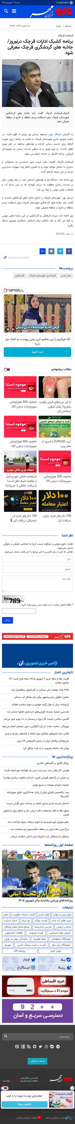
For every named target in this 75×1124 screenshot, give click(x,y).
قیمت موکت (40, 921)
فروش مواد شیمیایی (59, 933)
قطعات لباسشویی (13, 933)
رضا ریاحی (66, 276)
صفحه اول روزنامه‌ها (59, 845)
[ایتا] (17, 1047)
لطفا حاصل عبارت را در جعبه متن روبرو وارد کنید (47, 605)
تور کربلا (26, 921)
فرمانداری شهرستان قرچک (42, 276)
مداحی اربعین (64, 927)
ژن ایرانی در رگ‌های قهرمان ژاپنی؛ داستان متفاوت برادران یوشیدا (36, 778)
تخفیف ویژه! (24, 1104)
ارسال (7, 620)
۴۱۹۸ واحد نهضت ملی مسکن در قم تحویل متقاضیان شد (40, 690)
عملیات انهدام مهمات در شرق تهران (51, 785)
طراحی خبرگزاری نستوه (56, 1118)
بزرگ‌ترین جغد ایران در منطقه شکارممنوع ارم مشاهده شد (39, 829)
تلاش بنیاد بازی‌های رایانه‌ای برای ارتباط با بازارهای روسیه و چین (37, 734)
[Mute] (13, 329)
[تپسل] (5, 290)
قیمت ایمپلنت (36, 933)
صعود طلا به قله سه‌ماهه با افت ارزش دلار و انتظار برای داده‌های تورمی (36, 813)
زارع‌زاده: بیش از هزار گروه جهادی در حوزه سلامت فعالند (40, 705)
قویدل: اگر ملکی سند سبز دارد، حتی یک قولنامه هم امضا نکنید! (36, 771)
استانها (68, 26)
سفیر (6, 915)
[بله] (52, 1047)
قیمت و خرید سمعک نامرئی (31, 945)
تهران (58, 26)
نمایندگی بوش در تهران (16, 939)
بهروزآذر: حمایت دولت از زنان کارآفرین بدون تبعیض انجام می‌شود (35, 726)
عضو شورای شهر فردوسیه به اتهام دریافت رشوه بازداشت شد (38, 822)
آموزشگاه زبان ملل (61, 945)
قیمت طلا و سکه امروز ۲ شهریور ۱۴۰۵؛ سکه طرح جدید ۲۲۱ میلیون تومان (39, 681)
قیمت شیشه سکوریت (23, 915)
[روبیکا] (34, 1047)
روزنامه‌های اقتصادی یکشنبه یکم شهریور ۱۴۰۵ (44, 900)
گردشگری (19, 276)
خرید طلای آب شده (61, 921)
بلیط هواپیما (39, 939)
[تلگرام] (57, 1047)
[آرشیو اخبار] (22, 1047)
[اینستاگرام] (46, 1047)
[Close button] (72, 1088)
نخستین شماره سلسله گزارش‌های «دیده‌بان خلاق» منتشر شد (38, 712)
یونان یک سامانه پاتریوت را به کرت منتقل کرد (46, 748)
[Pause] (7, 329)
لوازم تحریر (43, 915)
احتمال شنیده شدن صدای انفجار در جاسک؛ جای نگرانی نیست (37, 804)
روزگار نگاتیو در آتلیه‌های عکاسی (53, 763)
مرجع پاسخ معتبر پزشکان (16, 927)
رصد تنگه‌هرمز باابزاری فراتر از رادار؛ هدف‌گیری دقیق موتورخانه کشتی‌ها (38, 794)
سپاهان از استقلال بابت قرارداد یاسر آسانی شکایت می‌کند (40, 837)
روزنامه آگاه (20, 951)
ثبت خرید (37, 351)
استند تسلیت (10, 921)
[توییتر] (40, 1047)
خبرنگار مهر (55, 134)
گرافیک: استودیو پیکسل (27, 1118)
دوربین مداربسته (43, 927)
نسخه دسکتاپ (37, 1061)
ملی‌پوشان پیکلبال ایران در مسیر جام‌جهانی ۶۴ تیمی (43, 741)
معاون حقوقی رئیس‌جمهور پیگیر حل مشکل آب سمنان (41, 697)
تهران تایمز (55, 951)
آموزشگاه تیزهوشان (61, 939)
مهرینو (8, 945)
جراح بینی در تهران (62, 915)
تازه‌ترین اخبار (63, 672)
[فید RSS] (28, 1047)
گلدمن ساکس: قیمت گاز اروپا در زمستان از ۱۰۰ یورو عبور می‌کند (36, 719)
